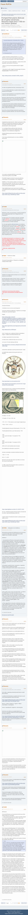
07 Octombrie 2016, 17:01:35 (7, 119)
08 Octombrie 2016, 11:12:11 (7, 301)
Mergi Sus (3, 903)
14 (17, 30)
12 (14, 30)
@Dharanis (15, 243)
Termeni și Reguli (13, 910)
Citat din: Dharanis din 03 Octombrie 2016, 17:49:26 (13, 40)
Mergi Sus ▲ (19, 910)
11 (12, 30)
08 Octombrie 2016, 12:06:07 (7, 529)
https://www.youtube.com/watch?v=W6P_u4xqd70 (12, 75)
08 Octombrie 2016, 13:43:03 (7, 688)
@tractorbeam (15, 224)
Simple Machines (17, 912)
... (11, 30)
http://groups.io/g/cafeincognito (8, 614)
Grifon (5, 528)
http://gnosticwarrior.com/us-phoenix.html (11, 381)
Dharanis (5, 81)
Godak (5, 206)
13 (15, 30)
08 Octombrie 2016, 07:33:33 (7, 270)
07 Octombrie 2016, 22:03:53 (7, 257)
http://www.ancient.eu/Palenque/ (9, 329)
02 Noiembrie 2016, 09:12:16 (8, 809)
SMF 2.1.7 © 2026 (11, 912)
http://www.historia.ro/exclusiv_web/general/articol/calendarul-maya (14, 345)
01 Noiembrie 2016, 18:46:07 (7, 776)
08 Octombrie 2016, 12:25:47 (7, 621)
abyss (4, 255)
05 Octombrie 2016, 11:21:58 (7, 35)
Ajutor (8, 910)
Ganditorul (6, 34)
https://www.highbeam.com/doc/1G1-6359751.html (13, 509)
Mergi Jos (3, 30)
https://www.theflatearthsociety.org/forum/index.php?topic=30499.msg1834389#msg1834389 (13, 784)
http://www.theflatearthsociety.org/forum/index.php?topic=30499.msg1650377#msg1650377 (13, 717)
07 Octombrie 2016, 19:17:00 (7, 208)
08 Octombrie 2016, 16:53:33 (7, 727)
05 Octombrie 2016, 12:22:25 (7, 83)
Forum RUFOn (6, 4)
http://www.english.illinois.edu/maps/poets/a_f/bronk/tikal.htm (14, 326)
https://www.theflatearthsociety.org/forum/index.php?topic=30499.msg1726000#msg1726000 (13, 194)
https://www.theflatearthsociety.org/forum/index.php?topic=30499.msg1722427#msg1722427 (13, 700)
